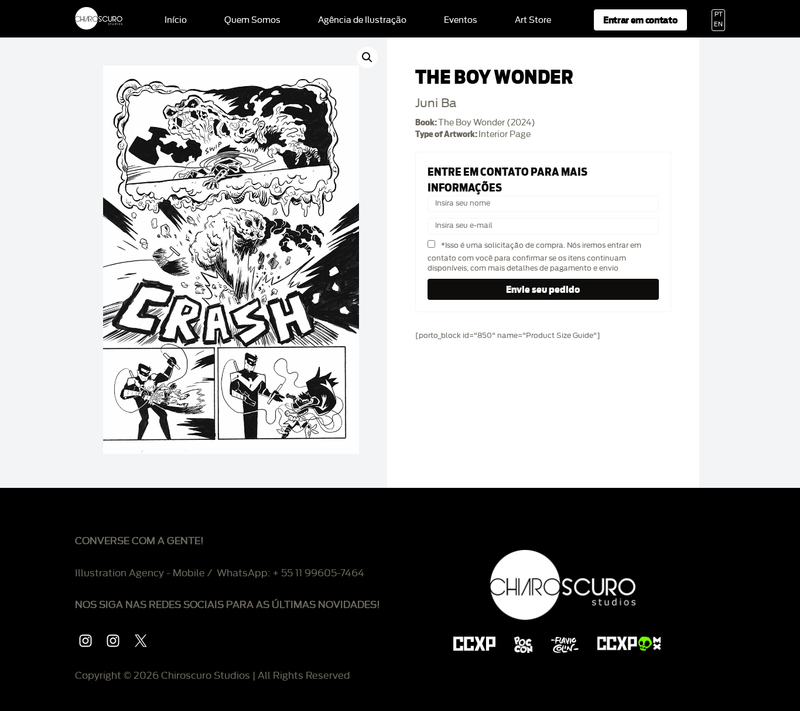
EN (718, 24)
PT (718, 14)
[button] (367, 57)
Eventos (460, 20)
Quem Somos (252, 20)
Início (176, 20)
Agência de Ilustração (362, 20)
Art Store (533, 20)
